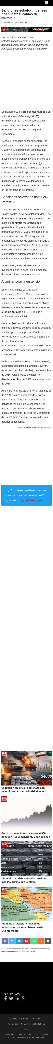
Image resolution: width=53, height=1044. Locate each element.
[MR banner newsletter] (26, 29)
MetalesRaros (36, 1019)
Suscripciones (13, 1024)
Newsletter (25, 1024)
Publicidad (36, 1024)
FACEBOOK (25, 951)
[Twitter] (11, 999)
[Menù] (46, 3)
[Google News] (23, 999)
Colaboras (23, 1019)
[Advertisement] (26, 79)
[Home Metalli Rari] (13, 3)
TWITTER (33, 951)
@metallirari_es (31, 500)
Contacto (14, 1019)
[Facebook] (5, 999)
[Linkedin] (18, 999)
